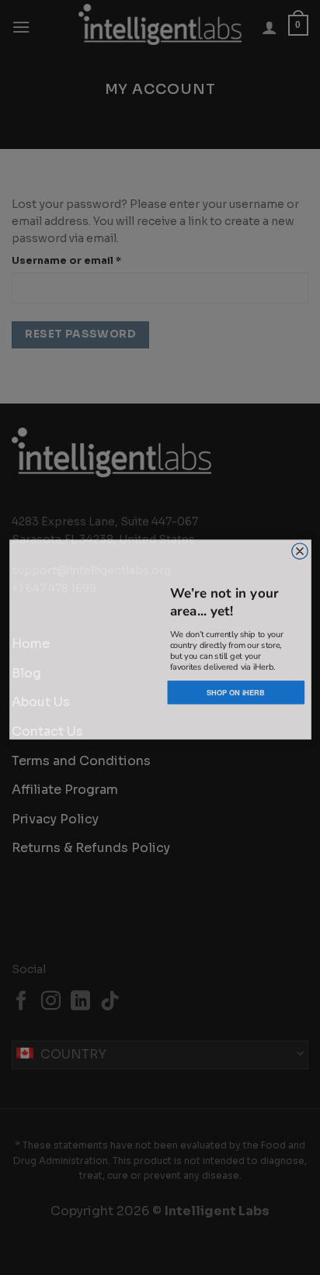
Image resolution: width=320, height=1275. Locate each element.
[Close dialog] (299, 548)
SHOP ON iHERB (236, 689)
